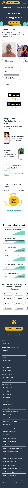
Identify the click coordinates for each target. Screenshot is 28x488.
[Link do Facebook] (8, 335)
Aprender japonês (7, 391)
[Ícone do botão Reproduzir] (9, 49)
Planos (4, 354)
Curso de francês (17, 7)
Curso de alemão (6, 397)
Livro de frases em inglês (9, 462)
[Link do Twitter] (12, 335)
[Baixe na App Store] (14, 95)
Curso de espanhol (7, 408)
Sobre (3, 340)
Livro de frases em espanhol (10, 451)
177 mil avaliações (14, 100)
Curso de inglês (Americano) (9, 421)
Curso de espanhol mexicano (10, 411)
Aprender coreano (7, 374)
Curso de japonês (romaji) (9, 431)
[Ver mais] (25, 2)
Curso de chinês (6, 401)
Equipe (4, 357)
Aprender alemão (6, 367)
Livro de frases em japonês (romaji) (12, 468)
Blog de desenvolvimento (9, 364)
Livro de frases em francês (9, 455)
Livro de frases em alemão (9, 438)
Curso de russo (6, 435)
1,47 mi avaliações (14, 109)
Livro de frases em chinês (9, 441)
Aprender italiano (7, 387)
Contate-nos (5, 344)
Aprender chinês (6, 371)
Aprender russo (6, 394)
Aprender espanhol (7, 377)
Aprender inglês (6, 384)
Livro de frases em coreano (9, 445)
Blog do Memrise (6, 360)
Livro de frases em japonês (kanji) (11, 472)
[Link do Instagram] (20, 335)
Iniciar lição (14, 22)
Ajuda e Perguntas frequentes (10, 347)
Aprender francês (6, 7)
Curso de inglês (6, 418)
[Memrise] (3, 2)
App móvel (5, 350)
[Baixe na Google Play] (14, 104)
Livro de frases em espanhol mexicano (12, 448)
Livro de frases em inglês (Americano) (12, 458)
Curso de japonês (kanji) (8, 428)
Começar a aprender (12, 2)
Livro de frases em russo (9, 475)
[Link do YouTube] (16, 335)
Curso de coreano (7, 404)
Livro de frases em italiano (9, 465)
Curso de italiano (6, 424)
